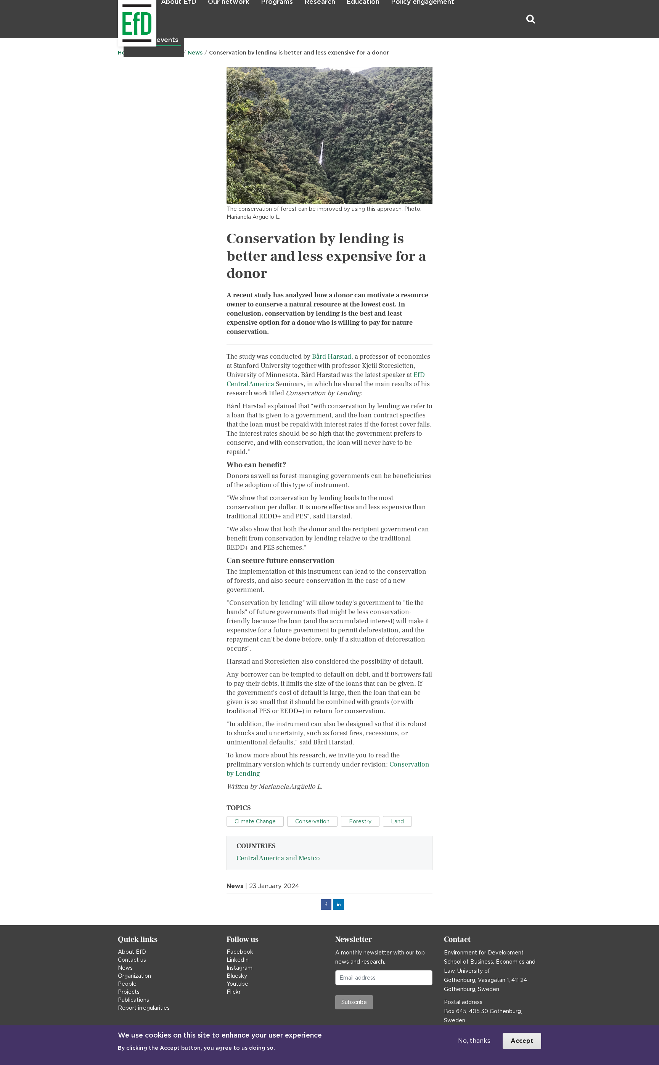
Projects (129, 992)
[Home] (119, 19)
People (127, 984)
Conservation (312, 821)
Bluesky (237, 976)
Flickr (234, 992)
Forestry (360, 821)
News (125, 968)
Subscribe (354, 1002)
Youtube (237, 984)
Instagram (239, 968)
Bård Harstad (331, 356)
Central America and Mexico (278, 858)
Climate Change (255, 821)
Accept (522, 1040)
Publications (133, 1000)
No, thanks (474, 1040)
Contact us (132, 960)
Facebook (240, 952)
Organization (134, 976)
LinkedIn (238, 960)
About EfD (132, 952)
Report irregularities (144, 1008)
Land (397, 821)
